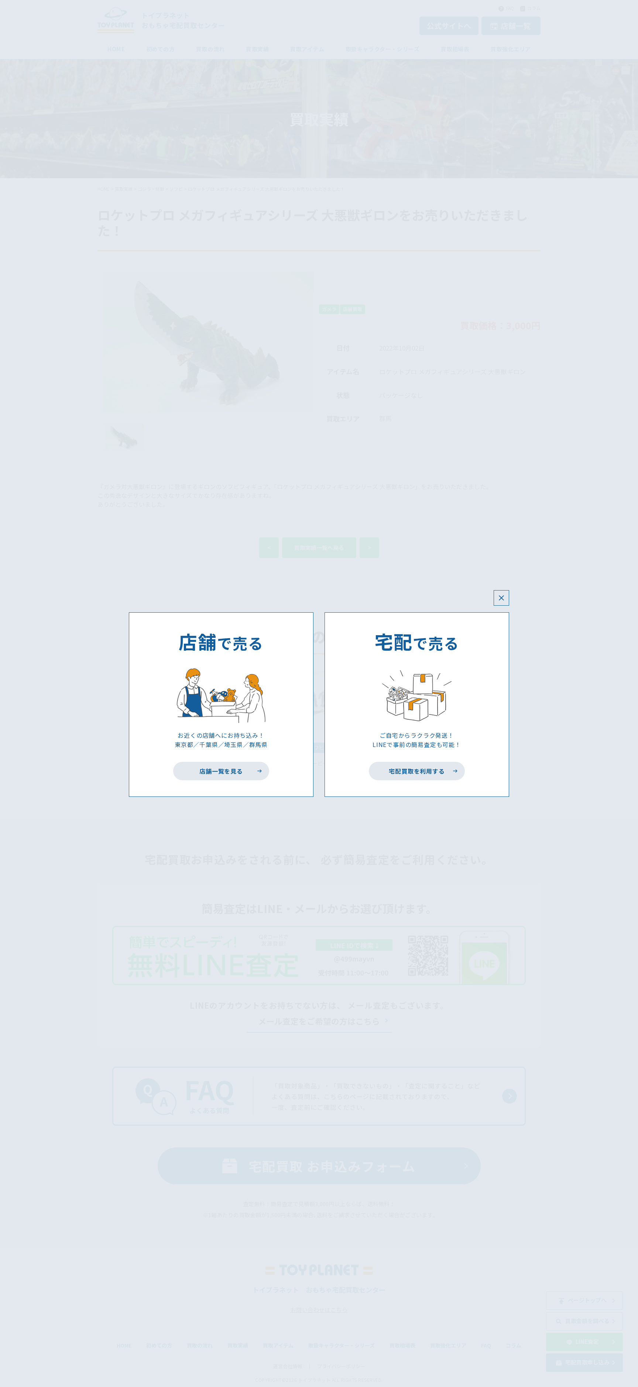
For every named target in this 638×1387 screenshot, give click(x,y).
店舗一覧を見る (221, 771)
